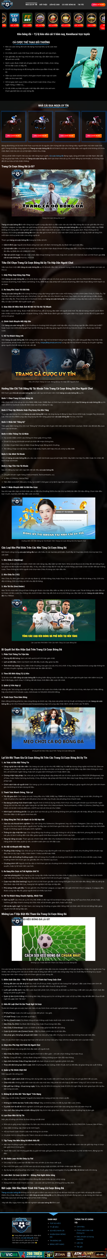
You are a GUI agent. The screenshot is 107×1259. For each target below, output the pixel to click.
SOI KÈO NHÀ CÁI (57, 1231)
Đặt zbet (53, 25)
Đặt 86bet (15, 25)
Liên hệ (80, 1243)
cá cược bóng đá (69, 5)
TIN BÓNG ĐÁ (55, 1241)
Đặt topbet (28, 25)
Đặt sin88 (66, 25)
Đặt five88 (92, 25)
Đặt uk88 (40, 25)
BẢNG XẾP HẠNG (57, 1244)
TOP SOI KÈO (55, 1223)
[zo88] (80, 1254)
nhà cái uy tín (31, 5)
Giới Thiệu (43, 5)
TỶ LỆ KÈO (54, 1227)
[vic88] (27, 1254)
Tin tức (81, 5)
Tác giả (79, 1247)
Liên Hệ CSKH (55, 5)
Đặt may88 (79, 25)
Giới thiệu (81, 1227)
